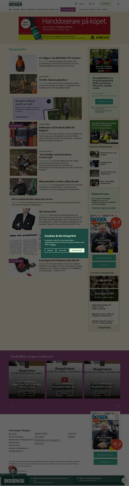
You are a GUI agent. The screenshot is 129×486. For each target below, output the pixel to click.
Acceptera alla (77, 250)
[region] (64, 243)
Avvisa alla (62, 250)
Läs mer (53, 244)
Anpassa (50, 250)
